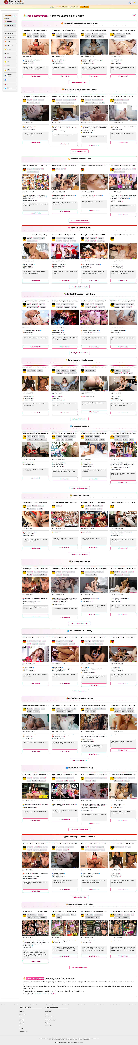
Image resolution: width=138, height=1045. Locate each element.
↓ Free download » (35, 76)
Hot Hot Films (60, 602)
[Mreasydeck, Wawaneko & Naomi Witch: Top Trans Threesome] (35, 585)
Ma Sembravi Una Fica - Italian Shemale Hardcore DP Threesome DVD (123, 911)
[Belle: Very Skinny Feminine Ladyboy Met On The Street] (123, 251)
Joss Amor (30, 264)
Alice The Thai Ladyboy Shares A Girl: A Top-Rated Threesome (123, 637)
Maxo (29, 942)
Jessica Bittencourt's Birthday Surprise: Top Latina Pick (65, 705)
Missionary (93, 238)
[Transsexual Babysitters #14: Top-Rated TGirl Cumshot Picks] (123, 449)
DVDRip (29, 947)
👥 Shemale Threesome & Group (79, 767)
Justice (37, 60)
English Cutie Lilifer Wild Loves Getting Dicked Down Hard (123, 30)
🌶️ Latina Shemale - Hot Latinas (79, 698)
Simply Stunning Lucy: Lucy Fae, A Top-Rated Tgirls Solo (123, 367)
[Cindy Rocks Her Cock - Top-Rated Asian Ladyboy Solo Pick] (35, 654)
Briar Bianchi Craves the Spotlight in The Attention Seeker (65, 235)
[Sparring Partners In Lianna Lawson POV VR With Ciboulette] (94, 251)
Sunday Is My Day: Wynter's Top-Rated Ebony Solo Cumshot (94, 433)
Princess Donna (84, 807)
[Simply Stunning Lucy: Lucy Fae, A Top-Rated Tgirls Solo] (123, 383)
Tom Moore (121, 465)
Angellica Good (36, 804)
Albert (28, 917)
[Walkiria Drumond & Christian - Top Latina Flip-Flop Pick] (123, 722)
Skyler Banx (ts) (62, 601)
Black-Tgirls (89, 464)
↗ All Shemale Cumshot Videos (79, 488)
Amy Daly (42, 196)
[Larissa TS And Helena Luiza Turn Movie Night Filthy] (123, 585)
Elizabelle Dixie (55, 599)
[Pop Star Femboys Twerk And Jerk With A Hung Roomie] (65, 791)
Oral (87, 508)
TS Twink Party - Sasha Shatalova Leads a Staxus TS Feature (65, 502)
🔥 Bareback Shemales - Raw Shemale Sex (79, 23)
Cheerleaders (39, 169)
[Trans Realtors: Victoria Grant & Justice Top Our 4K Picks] (35, 47)
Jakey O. (67, 804)
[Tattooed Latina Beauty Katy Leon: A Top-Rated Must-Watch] (35, 722)
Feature (132, 169)
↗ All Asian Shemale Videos (79, 691)
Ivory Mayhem (30, 126)
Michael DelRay (122, 196)
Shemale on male (31, 508)
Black (33, 370)
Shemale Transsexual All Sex (92, 917)
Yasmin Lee (126, 464)
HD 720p (118, 63)
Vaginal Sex (59, 708)
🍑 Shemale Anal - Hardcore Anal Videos (79, 89)
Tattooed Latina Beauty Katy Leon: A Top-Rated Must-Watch (35, 705)
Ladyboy (100, 36)
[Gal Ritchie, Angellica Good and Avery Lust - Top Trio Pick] (35, 791)
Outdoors (127, 914)
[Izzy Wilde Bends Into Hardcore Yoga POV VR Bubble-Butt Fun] (65, 449)
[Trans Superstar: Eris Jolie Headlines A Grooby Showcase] (123, 113)
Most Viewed (9, 25)
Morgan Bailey (119, 464)
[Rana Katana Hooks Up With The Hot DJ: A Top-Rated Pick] (65, 317)
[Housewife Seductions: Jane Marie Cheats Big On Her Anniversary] (94, 722)
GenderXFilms (30, 61)
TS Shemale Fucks (61, 711)
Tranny (99, 508)
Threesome (59, 780)
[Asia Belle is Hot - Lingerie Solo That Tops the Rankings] (65, 383)
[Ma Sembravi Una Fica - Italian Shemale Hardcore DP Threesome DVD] (123, 928)
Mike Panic (83, 738)
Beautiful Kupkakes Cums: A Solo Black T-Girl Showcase (35, 367)
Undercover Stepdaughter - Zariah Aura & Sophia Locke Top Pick (123, 502)
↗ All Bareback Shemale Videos (79, 82)
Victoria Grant (30, 60)
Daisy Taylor (98, 126)
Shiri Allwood (95, 736)
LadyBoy (88, 641)
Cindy (30, 667)
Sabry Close (32, 532)
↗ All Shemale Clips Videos (79, 897)
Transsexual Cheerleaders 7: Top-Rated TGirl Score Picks (35, 165)
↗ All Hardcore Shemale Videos (79, 220)
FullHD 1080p (60, 63)
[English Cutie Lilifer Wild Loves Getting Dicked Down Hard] (123, 47)
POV (124, 102)
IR (115, 99)
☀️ (134, 3)
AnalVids (73, 127)
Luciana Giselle (98, 914)
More (134, 15)
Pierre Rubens (42, 917)
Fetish (131, 439)
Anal (28, 33)
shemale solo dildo (90, 370)
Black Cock (59, 307)
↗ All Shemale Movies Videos (79, 967)
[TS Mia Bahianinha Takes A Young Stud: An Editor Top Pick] (123, 317)
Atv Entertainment (31, 914)
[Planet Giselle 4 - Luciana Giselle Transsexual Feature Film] (94, 928)
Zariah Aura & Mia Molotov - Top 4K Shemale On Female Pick (94, 502)
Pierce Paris (85, 129)
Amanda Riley (91, 195)
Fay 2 (59, 667)
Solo (28, 370)
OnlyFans (59, 61)
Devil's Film (30, 198)
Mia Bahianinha (120, 330)
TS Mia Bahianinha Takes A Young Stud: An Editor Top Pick (123, 301)
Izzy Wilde (61, 462)
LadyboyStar (119, 266)
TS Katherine (60, 60)
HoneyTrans (61, 736)
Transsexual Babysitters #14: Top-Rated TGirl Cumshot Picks (123, 433)
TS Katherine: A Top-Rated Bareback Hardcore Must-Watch (65, 30)
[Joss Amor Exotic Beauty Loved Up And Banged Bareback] (35, 251)
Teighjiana (43, 195)
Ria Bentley (66, 598)
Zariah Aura (127, 532)
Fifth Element (89, 914)
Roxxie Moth (96, 804)
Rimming (29, 307)
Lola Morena (124, 195)
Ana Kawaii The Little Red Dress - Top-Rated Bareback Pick (35, 433)
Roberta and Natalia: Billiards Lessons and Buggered (65, 165)
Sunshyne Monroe (34, 196)
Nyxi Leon (95, 330)
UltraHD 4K (30, 63)
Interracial (36, 574)
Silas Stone (124, 126)
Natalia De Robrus (70, 195)
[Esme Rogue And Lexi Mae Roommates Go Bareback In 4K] (94, 585)
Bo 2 (86, 667)
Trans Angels (89, 739)
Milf (93, 780)
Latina (123, 711)
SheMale (29, 171)
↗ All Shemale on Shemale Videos (79, 623)
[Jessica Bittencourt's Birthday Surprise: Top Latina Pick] (65, 722)
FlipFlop (123, 708)
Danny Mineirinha (118, 804)
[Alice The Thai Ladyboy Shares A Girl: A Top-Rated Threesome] (123, 654)
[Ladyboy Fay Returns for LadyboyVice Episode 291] (65, 654)
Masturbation (64, 370)
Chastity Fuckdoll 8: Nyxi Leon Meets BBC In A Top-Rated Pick (94, 301)
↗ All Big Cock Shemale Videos (79, 353)
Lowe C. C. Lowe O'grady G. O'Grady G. (65, 941)
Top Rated (8, 21)
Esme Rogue (88, 598)
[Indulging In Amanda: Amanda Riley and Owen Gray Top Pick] (94, 182)
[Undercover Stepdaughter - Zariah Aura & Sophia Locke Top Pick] (123, 519)
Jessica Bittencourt (60, 735)
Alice (116, 667)
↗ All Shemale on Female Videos (79, 554)
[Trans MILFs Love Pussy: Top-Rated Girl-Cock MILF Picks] (94, 791)
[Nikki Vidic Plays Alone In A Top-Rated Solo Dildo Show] (94, 383)
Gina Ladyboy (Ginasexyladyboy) (93, 60)
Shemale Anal (22, 1014)
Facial (93, 99)
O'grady (73, 914)
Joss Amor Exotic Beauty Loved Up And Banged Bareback (35, 235)
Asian (87, 36)
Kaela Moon (59, 598)
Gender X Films (90, 130)
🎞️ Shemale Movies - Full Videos (79, 904)
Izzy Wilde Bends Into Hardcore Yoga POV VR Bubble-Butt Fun (65, 433)
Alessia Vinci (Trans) (32, 944)
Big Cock (131, 304)
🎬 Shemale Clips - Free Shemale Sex (79, 837)
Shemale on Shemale (90, 574)
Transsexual (35, 33)
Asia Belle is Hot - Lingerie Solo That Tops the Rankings (65, 367)
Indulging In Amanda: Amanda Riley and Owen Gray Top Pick (94, 165)
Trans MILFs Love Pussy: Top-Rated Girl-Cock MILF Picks (94, 774)
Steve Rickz (117, 195)
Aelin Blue (73, 598)
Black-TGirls (30, 398)
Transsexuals (73, 36)
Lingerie (94, 307)
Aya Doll (37, 330)
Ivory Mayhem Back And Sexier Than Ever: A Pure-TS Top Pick (35, 96)
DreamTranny (118, 599)
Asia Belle (59, 396)
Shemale (59, 36)
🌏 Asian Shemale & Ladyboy (79, 631)
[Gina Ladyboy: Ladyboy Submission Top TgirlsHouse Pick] (94, 47)
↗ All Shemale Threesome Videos (79, 829)
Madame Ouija (64, 599)
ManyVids (66, 127)
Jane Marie (102, 736)
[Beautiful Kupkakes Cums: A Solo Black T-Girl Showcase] (35, 383)
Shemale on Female (97, 505)
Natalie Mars (87, 127)
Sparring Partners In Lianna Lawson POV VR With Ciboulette (94, 235)
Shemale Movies (23, 1031)
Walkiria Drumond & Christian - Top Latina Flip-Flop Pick (123, 705)
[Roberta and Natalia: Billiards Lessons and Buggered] (65, 182)
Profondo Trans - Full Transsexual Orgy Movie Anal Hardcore (35, 911)
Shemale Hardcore (119, 33)
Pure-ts (117, 61)
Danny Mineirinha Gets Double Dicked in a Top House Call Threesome (123, 774)
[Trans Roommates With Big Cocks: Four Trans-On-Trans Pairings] (65, 585)
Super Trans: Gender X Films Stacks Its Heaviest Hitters (94, 96)
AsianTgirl (30, 669)
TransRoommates (90, 599)
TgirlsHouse (89, 61)
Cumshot (36, 36)
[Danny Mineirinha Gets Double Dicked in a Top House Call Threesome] (123, 791)
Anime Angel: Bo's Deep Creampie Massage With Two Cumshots (94, 637)
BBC (92, 304)
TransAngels (60, 332)
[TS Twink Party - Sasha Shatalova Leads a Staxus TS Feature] (65, 519)
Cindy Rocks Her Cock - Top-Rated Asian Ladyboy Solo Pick (35, 637)
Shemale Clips (48, 1025)
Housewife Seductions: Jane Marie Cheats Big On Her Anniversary (94, 705)
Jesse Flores (29, 195)
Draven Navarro (114, 198)
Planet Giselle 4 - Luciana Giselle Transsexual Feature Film (94, 911)
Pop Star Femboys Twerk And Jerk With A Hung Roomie (65, 774)
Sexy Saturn (69, 735)
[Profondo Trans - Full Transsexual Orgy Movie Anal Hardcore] (35, 928)
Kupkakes (29, 396)
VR (62, 439)
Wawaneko (36, 598)
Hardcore (59, 33)
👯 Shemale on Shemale (79, 561)
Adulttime (119, 533)
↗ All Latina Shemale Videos (79, 760)
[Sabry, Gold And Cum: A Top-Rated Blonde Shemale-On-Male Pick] (35, 519)
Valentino (40, 914)
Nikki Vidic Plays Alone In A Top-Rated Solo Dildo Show (94, 367)
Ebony (95, 439)
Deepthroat (130, 711)
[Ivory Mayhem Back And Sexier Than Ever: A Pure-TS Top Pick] (35, 113)
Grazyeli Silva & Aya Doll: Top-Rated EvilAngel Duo (35, 301)
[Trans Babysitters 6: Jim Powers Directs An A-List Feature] (123, 182)
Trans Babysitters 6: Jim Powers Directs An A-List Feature (123, 165)
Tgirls (58, 398)
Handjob (65, 36)
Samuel (34, 917)
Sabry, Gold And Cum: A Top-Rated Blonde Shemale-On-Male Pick (35, 502)
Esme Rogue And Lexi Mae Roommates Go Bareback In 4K (94, 568)
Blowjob (87, 33)
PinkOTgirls (30, 533)
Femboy (71, 777)
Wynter (87, 462)
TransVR (88, 266)
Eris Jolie (118, 126)
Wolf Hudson (93, 129)
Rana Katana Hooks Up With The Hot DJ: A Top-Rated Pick (65, 301)
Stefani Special (93, 807)
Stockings (72, 370)
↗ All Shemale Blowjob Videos (79, 286)
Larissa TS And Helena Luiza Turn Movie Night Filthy (123, 568)
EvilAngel (29, 332)
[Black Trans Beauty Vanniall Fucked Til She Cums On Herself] (65, 113)
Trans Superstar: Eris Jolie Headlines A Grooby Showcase (123, 96)
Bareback (42, 36)
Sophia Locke (119, 532)
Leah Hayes (131, 126)
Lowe (67, 914)
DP (132, 914)
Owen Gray (98, 195)
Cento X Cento (60, 914)
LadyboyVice (60, 669)
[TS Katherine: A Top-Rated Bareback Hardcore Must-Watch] (65, 47)
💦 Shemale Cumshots (79, 426)
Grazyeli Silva (30, 330)
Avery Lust (130, 196)
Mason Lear (88, 736)
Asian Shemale (48, 1011)
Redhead (88, 708)
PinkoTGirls (60, 197)
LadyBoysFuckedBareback (93, 669)
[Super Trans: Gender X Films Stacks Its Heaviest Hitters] (94, 113)
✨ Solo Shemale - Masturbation (79, 360)
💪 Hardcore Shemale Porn (79, 159)
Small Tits (70, 102)
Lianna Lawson (95, 264)
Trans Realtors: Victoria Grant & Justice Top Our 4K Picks (35, 30)
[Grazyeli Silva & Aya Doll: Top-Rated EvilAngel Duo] (35, 317)
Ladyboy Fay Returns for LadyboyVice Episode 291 (65, 637)
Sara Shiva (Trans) (36, 942)
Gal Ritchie (28, 804)
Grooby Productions (120, 127)
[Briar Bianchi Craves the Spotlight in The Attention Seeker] (65, 251)
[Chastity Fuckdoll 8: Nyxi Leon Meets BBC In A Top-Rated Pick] (94, 317)
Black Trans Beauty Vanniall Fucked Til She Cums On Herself (65, 96)
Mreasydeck (29, 598)
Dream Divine (93, 805)
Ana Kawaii (29, 462)
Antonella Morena (123, 198)
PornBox (54, 129)
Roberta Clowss (60, 195)
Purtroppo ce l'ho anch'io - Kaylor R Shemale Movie (65, 911)
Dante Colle (95, 127)
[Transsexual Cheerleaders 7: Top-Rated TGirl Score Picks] (35, 182)
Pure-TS (29, 736)
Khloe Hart (117, 462)
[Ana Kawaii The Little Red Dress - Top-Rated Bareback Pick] (35, 449)
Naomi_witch (44, 598)
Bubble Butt (117, 439)
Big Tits (29, 36)
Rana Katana (59, 330)
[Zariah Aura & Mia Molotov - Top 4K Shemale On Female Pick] (94, 519)
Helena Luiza (124, 598)
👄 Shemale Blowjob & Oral (79, 228)
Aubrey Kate (91, 126)
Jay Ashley (36, 195)
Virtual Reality (101, 241)
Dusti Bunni (101, 805)
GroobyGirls (61, 266)
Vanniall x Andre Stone (63, 126)
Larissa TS (117, 598)
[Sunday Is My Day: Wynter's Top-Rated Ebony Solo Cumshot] (94, 449)
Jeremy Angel (60, 804)
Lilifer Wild (117, 60)
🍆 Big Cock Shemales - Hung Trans (79, 294)
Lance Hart (96, 735)
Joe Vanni (73, 804)
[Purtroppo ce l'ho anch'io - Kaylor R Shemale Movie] (65, 928)
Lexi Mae (95, 598)
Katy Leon (31, 735)
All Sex (42, 33)
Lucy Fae (117, 396)
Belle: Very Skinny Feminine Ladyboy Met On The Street (123, 235)
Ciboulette (88, 264)
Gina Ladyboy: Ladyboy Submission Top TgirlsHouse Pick (94, 30)
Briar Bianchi (61, 264)
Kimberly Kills (124, 462)
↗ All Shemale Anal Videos (79, 151)
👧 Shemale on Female (79, 495)
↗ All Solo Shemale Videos (79, 419)
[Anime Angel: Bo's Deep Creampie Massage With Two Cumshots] (94, 654)
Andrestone (59, 127)
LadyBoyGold (68, 669)
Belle (116, 264)
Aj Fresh (89, 330)
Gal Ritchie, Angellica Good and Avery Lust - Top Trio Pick (35, 774)
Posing (73, 373)
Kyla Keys (103, 804)
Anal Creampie (118, 574)
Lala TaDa (89, 804)
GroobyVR (59, 464)
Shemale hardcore (61, 169)
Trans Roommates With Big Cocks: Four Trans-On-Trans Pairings (65, 568)
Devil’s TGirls (118, 467)
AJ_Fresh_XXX (96, 332)
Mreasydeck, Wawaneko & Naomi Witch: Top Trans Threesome (35, 568)
